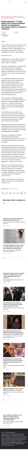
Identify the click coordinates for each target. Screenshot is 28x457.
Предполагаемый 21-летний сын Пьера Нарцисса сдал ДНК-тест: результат (13, 389)
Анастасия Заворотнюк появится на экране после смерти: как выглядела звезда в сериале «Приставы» (12, 304)
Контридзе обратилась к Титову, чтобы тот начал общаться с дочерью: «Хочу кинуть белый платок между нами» (13, 247)
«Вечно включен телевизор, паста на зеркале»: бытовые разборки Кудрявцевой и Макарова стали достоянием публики (12, 417)
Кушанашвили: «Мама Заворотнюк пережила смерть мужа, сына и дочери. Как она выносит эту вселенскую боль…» (13, 332)
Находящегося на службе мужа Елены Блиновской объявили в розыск (13, 219)
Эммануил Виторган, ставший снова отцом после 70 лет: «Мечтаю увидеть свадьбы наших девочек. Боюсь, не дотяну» (13, 361)
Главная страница (5, 16)
